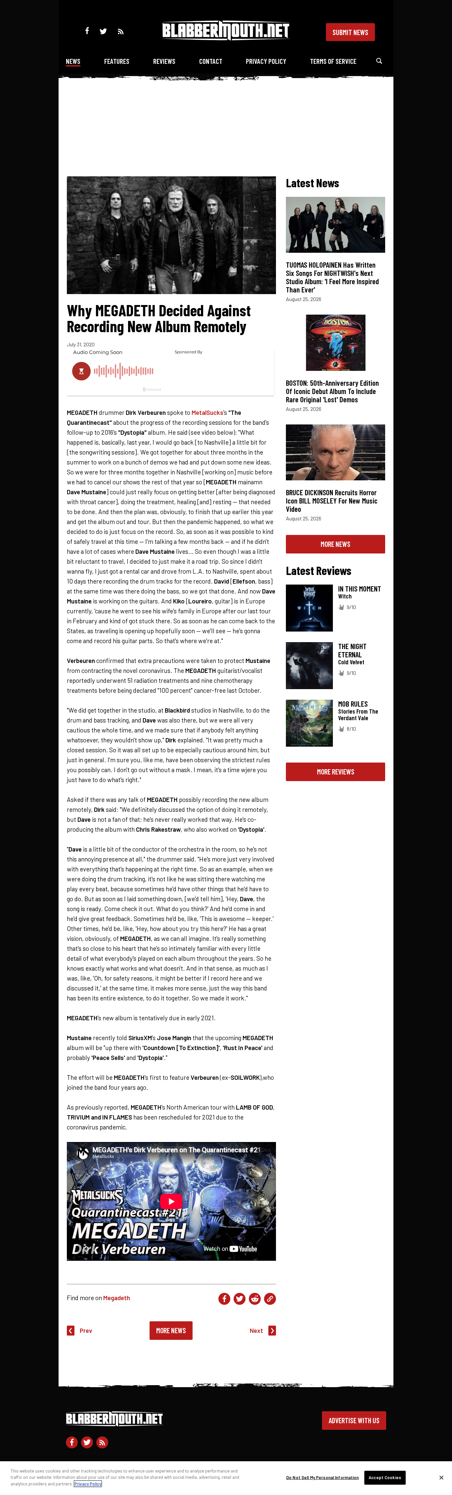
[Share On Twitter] (240, 1299)
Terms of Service (333, 61)
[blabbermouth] (226, 38)
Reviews (164, 61)
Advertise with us (354, 1420)
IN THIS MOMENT (359, 588)
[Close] (441, 1478)
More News (171, 1330)
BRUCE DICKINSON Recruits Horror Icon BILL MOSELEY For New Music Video (332, 500)
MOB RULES (353, 703)
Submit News (350, 32)
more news (335, 544)
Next (256, 1330)
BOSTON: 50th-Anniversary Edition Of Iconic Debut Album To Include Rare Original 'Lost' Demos (332, 391)
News (73, 61)
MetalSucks (207, 412)
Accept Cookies (385, 1477)
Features (116, 61)
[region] (226, 1478)
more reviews (335, 771)
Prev (86, 1330)
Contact (210, 61)
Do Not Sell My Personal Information (322, 1477)
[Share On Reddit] (255, 1299)
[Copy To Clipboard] (270, 1299)
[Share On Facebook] (224, 1299)
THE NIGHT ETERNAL (352, 650)
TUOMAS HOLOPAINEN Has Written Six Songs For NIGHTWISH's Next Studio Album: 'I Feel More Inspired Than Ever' (332, 277)
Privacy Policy (266, 61)
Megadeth (116, 1297)
